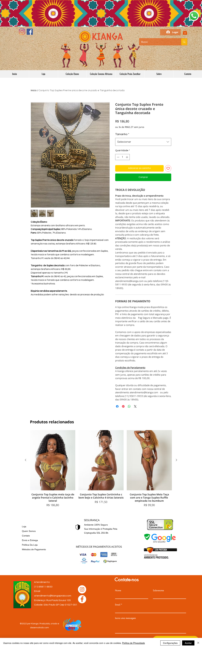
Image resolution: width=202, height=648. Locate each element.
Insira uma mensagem (125, 618)
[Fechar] (198, 642)
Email (117, 605)
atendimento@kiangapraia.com (52, 595)
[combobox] (143, 142)
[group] (101, 468)
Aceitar (188, 643)
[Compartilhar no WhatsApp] (129, 406)
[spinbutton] (122, 157)
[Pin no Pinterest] (123, 406)
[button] (194, 16)
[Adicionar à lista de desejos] (168, 168)
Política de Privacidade (133, 643)
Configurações (170, 643)
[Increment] (127, 157)
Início (34, 90)
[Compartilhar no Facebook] (117, 406)
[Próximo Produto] (176, 460)
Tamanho (122, 134)
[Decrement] (118, 157)
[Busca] (184, 41)
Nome (118, 590)
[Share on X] (135, 406)
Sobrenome (158, 590)
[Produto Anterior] (25, 460)
